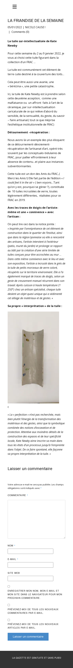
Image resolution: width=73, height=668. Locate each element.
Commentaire (18, 495)
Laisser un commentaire (28, 636)
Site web (14, 572)
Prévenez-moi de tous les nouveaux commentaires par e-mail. (33, 611)
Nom (11, 545)
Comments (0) (20, 32)
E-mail (13, 559)
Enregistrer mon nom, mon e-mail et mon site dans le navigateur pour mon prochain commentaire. (35, 594)
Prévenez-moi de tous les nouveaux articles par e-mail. (33, 625)
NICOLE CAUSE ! (35, 27)
